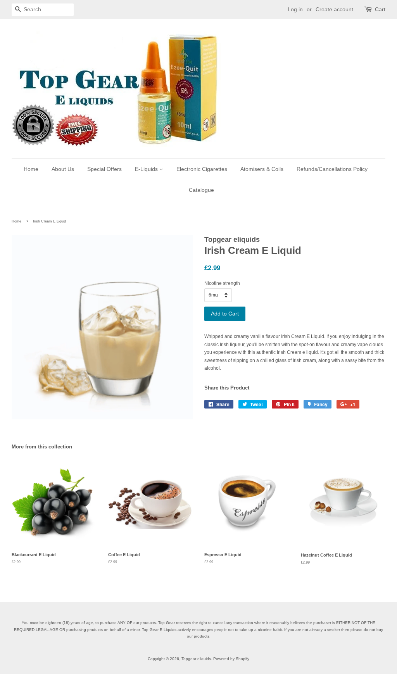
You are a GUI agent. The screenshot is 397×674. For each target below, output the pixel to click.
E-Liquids (147, 169)
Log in (295, 9)
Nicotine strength (222, 283)
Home (31, 169)
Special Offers (104, 169)
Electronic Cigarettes (201, 169)
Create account (334, 9)
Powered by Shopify (231, 659)
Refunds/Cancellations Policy (332, 169)
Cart (380, 9)
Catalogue (201, 190)
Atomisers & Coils (261, 169)
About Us (63, 169)
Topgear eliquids (196, 659)
